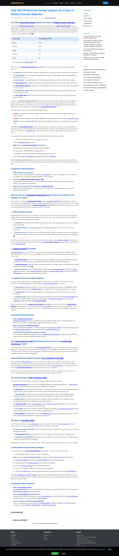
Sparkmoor (17, 3)
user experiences (57, 365)
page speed (57, 457)
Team (66, 3)
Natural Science (87, 26)
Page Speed (19, 389)
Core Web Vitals (27, 420)
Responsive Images (21, 259)
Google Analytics (42, 460)
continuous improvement (49, 505)
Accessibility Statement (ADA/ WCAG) (86, 543)
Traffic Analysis (29, 62)
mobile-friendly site (47, 186)
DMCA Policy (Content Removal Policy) (87, 537)
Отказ (109, 549)
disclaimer (13, 544)
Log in (105, 3)
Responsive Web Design (37, 195)
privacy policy (101, 549)
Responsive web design (20, 320)
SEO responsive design (27, 26)
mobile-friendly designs (53, 329)
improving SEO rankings (23, 329)
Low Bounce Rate (20, 404)
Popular (55, 3)
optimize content (33, 463)
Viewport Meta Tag (20, 83)
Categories (48, 3)
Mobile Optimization (21, 384)
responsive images (58, 269)
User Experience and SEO (53, 358)
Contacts (79, 3)
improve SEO (39, 179)
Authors (61, 3)
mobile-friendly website (63, 26)
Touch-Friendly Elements (23, 85)
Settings (64, 553)
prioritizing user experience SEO (26, 475)
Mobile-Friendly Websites (64, 23)
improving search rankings (20, 491)
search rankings (42, 498)
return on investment (27, 156)
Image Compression (21, 264)
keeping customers (36, 271)
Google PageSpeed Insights (51, 334)
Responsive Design (27, 23)
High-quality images (16, 252)
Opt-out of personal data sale (84, 541)
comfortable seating (36, 289)
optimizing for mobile (55, 327)
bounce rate (37, 404)
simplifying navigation (55, 298)
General (85, 13)
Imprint (78, 544)
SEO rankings (17, 273)
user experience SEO (26, 127)
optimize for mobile (32, 325)
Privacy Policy (14, 541)
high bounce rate (52, 404)
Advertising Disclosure (82, 539)
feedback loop (31, 130)
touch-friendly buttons (69, 296)
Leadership (86, 16)
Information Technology (50, 17)
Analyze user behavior (22, 460)
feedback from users (48, 413)
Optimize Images (20, 249)
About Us (72, 3)
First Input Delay (20, 434)
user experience (45, 174)
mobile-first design (24, 142)
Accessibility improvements (66, 408)
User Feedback (19, 413)
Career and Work (88, 18)
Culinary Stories (87, 23)
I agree (55, 553)
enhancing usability (63, 240)
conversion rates (73, 118)
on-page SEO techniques (48, 106)
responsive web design (28, 67)
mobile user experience (50, 283)
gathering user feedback (33, 505)
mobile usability (45, 503)
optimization (52, 156)
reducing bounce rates (56, 271)
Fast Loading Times (21, 95)
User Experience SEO (24, 341)
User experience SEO (19, 489)
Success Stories (87, 21)
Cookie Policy (80, 535)
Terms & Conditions (16, 543)
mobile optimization (72, 496)
